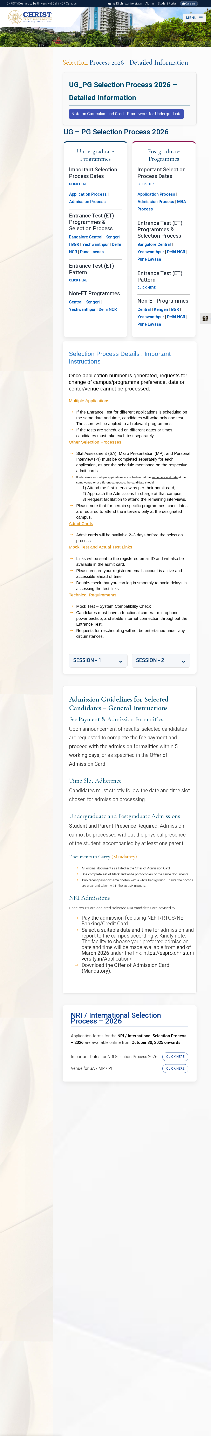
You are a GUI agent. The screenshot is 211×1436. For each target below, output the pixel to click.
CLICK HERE (78, 184)
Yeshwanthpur (95, 244)
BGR (175, 310)
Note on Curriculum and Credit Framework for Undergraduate (126, 114)
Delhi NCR (108, 310)
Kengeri (113, 237)
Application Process (88, 194)
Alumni (149, 3)
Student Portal (167, 3)
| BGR (74, 244)
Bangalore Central (85, 237)
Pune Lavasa (92, 252)
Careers (190, 3)
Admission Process (87, 202)
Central (75, 302)
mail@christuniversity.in (126, 3)
